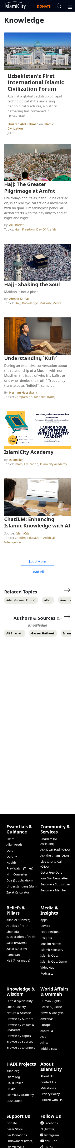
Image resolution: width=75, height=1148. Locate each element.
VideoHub (47, 967)
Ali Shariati (16, 225)
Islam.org (13, 1077)
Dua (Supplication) (19, 880)
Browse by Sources (19, 1042)
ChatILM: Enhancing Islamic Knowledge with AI (37, 522)
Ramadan (13, 955)
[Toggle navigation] (68, 6)
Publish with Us (51, 1100)
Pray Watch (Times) (19, 868)
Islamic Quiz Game (53, 961)
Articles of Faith (17, 926)
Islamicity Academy (53, 464)
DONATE (44, 6)
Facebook (51, 1123)
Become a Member (53, 890)
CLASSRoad (14, 1101)
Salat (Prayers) (16, 943)
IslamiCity (22, 533)
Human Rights (50, 1001)
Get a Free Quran (52, 872)
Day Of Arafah (46, 229)
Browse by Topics (18, 1036)
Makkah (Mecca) (51, 303)
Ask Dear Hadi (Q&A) (55, 849)
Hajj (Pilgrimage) (18, 960)
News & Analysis (52, 1013)
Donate (11, 1123)
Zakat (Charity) (16, 949)
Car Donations (16, 1135)
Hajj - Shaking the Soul (32, 284)
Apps (44, 920)
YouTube (51, 1141)
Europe (45, 1025)
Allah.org (12, 1071)
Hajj (17, 229)
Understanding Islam (21, 886)
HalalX (10, 1089)
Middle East (48, 1049)
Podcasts (46, 973)
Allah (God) (14, 845)
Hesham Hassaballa (23, 392)
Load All (37, 571)
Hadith (11, 863)
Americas (46, 1019)
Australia (46, 1031)
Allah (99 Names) (18, 920)
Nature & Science (18, 1013)
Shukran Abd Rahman (23, 124)
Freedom (28, 229)
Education (31, 464)
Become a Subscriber (55, 884)
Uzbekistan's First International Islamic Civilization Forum (36, 82)
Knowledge (30, 303)
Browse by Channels (20, 1048)
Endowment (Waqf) (19, 1141)
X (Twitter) (48, 1129)
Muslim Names (50, 944)
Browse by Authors (19, 1019)
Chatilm (20, 538)
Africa (44, 1043)
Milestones (48, 1088)
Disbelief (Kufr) (44, 397)
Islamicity (15, 460)
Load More (37, 561)
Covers (45, 926)
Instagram (51, 1135)
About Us (47, 1076)
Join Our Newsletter (54, 878)
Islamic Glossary (51, 950)
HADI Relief (14, 1083)
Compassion (23, 397)
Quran (10, 851)
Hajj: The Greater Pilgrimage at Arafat (29, 187)
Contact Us (48, 1082)
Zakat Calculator (17, 892)
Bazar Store (14, 1129)
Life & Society (16, 1007)
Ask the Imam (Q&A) (54, 855)
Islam (18, 464)
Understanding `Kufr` (31, 358)
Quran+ (11, 857)
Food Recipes (49, 932)
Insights (46, 938)
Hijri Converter (16, 874)
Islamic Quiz (49, 955)
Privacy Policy (50, 1094)
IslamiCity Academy (29, 451)
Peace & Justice (51, 1007)
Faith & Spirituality (19, 1001)
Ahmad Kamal (19, 299)
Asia (43, 1037)
